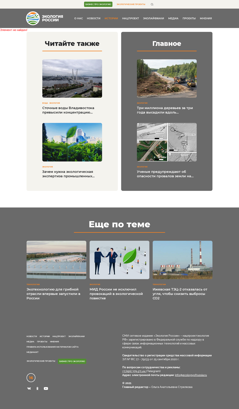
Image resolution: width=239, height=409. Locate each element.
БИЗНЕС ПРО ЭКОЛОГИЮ (98, 4)
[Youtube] (45, 388)
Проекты (189, 18)
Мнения (206, 18)
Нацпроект (130, 18)
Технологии (33, 284)
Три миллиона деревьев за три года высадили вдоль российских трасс (165, 110)
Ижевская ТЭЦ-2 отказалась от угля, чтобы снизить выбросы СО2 (180, 293)
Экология (54, 103)
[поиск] (152, 4)
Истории (111, 18)
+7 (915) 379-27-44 (134, 371)
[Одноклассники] (37, 388)
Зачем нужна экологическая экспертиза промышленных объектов (67, 174)
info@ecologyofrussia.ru (191, 375)
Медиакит (32, 352)
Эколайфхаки (153, 18)
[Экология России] (44, 18)
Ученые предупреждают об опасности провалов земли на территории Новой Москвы (164, 174)
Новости (93, 18)
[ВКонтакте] (29, 388)
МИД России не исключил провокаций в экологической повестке (116, 293)
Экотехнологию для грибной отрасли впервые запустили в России (53, 293)
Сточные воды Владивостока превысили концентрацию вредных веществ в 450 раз (68, 110)
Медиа (173, 18)
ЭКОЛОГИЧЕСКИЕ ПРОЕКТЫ (131, 4)
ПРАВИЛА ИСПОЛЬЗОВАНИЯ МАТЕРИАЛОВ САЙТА (52, 347)
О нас (78, 18)
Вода (45, 103)
